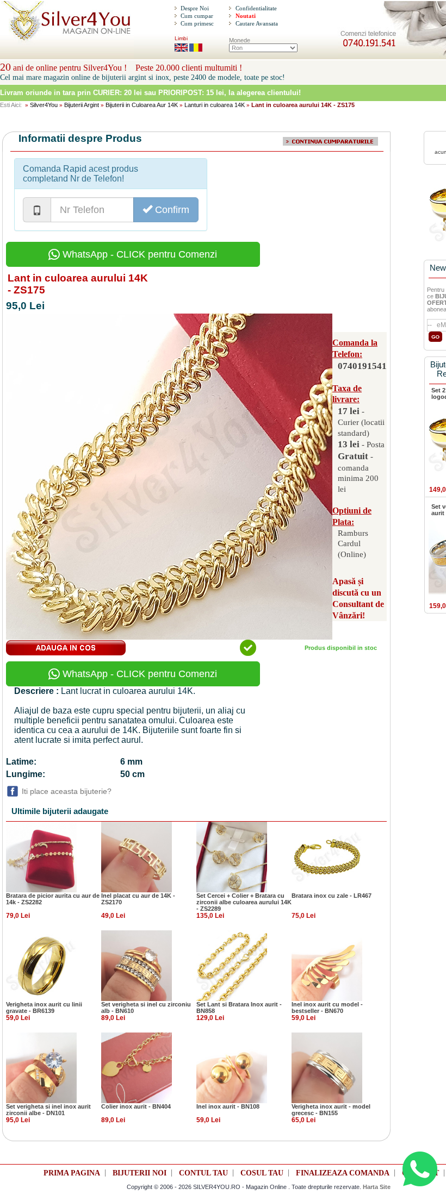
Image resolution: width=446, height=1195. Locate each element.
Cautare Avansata (257, 23)
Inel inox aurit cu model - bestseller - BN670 (327, 1007)
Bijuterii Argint (81, 105)
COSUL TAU (261, 1173)
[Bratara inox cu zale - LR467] (327, 856)
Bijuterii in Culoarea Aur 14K (142, 105)
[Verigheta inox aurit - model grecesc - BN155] (327, 1067)
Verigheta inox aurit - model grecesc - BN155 (331, 1109)
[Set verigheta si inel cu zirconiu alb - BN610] (136, 965)
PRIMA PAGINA (72, 1173)
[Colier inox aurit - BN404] (136, 1067)
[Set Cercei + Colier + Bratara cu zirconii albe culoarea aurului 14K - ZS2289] (231, 856)
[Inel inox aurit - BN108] (231, 1067)
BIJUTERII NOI (139, 1173)
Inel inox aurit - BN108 (227, 1106)
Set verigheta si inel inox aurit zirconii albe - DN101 (48, 1109)
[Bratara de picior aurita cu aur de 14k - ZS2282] (41, 856)
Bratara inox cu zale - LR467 (331, 895)
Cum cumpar (197, 15)
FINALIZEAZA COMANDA (342, 1173)
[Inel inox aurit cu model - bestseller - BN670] (327, 965)
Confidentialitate (256, 8)
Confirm (170, 209)
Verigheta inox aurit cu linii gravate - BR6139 (44, 1007)
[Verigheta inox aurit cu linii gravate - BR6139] (41, 965)
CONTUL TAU (203, 1173)
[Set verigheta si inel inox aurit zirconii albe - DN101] (41, 1067)
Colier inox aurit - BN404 (136, 1106)
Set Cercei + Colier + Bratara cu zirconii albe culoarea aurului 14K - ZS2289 (244, 902)
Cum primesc (197, 23)
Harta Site (377, 1187)
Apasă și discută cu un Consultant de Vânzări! (358, 598)
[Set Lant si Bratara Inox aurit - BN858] (231, 965)
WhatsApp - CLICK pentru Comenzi (138, 254)
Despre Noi (195, 8)
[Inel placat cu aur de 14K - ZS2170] (136, 856)
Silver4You (44, 105)
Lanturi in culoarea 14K (214, 105)
